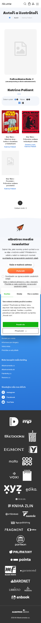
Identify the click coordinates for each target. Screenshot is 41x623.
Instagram (11, 392)
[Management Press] (27, 421)
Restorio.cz (6, 377)
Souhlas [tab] (7, 294)
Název (22, 99)
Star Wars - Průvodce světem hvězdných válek (30, 139)
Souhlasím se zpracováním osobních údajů (21, 277)
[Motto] (13, 461)
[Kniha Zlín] (20, 505)
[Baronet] (20, 581)
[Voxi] (14, 475)
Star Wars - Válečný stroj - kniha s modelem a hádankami (10, 140)
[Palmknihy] (20, 552)
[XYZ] (13, 489)
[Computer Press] (27, 475)
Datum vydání (8, 99)
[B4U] (20, 522)
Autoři (16, 18)
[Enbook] (20, 597)
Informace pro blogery (10, 342)
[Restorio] (28, 589)
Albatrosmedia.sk (8, 369)
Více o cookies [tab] (32, 294)
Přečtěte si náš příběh (10, 350)
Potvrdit (21, 271)
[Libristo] (14, 589)
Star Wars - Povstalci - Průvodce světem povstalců (10, 182)
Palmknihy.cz (6, 373)
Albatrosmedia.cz (8, 366)
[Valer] (32, 436)
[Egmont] (14, 449)
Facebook (11, 397)
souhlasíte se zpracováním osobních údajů (20, 258)
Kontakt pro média (8, 338)
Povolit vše (20, 324)
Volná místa (6, 346)
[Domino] (14, 421)
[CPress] (20, 499)
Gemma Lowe (30, 145)
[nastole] (29, 514)
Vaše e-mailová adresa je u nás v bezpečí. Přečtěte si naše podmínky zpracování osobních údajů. (20, 284)
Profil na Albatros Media (20, 79)
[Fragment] (14, 529)
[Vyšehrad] (11, 514)
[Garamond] (28, 570)
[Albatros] (32, 449)
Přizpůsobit (19, 331)
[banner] (14, 4)
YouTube (10, 402)
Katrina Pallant (10, 147)
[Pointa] (20, 560)
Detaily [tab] (19, 294)
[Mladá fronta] (10, 570)
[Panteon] (20, 540)
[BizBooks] (14, 436)
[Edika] (31, 489)
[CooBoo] (27, 461)
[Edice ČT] (31, 529)
